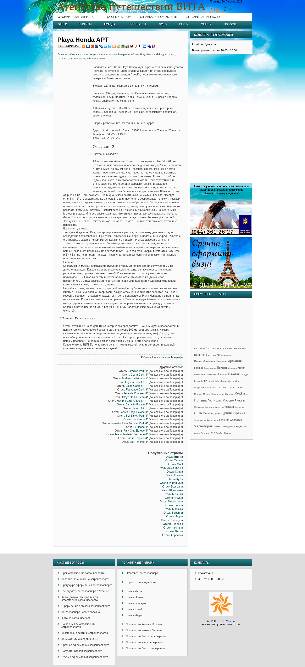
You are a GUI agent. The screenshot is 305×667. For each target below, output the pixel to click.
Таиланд (208, 413)
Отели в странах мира (83, 54)
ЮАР (212, 433)
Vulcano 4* (141, 426)
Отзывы (85, 24)
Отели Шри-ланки (172, 490)
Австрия (211, 348)
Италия (234, 374)
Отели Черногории (171, 501)
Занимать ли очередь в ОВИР (80, 638)
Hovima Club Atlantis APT (132, 400)
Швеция (238, 427)
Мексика (198, 394)
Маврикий (199, 387)
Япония (227, 433)
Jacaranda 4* (140, 419)
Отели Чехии (174, 531)
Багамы (242, 348)
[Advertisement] (75, 128)
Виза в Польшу (135, 597)
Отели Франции (173, 527)
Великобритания (204, 361)
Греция (198, 367)
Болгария (212, 354)
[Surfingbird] (110, 46)
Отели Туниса (174, 505)
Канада (244, 375)
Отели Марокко (173, 509)
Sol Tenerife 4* (139, 441)
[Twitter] (105, 46)
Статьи (206, 24)
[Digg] (118, 46)
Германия (234, 361)
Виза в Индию (134, 615)
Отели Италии (174, 497)
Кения (197, 381)
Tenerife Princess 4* (136, 393)
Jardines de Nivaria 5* (135, 378)
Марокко (239, 387)
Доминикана (210, 368)
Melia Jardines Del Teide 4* (131, 434)
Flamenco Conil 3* (137, 389)
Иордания (211, 375)
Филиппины (200, 420)
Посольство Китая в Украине (144, 624)
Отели (62, 24)
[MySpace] (149, 46)
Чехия (217, 426)
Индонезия (199, 375)
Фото (163, 24)
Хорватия (236, 419)
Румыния (240, 400)
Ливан (231, 381)
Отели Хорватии (172, 535)
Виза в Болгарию (136, 603)
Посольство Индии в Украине (144, 642)
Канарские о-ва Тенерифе (114, 54)
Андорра (221, 348)
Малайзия (210, 387)
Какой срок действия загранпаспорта (84, 632)
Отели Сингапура (172, 520)
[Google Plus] (92, 46)
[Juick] (136, 46)
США (198, 413)
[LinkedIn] (145, 46)
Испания (222, 374)
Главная (62, 54)
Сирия (218, 407)
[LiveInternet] (140, 46)
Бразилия (226, 355)
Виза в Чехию (134, 591)
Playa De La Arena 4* (135, 397)
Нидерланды (217, 394)
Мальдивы (221, 387)
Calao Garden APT (137, 385)
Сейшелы (199, 407)
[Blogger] (114, 46)
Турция (226, 413)
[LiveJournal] (101, 46)
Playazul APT (140, 408)
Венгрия (221, 361)
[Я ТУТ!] (153, 46)
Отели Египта (174, 456)
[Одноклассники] (84, 46)
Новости (230, 24)
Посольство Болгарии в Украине (146, 636)
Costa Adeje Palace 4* (134, 412)
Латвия (223, 381)
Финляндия (212, 420)
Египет (222, 367)
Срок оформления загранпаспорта (83, 573)
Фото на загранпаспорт (75, 618)
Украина (239, 413)
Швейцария (227, 427)
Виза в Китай (134, 609)
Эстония (205, 433)
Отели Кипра (175, 471)
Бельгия (199, 354)
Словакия (228, 406)
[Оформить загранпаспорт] (221, 233)
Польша (200, 400)
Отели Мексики (173, 494)
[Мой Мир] (97, 46)
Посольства (137, 24)
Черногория (203, 426)
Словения (239, 407)
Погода (109, 24)
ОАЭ (239, 393)
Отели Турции (174, 460)
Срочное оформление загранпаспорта (85, 644)
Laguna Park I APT (136, 382)
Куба (217, 381)
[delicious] (127, 46)
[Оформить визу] (221, 287)
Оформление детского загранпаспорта (85, 606)
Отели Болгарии (172, 486)
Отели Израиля (173, 512)
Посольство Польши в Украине (145, 648)
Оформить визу (119, 16)
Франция (223, 419)
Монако (207, 394)
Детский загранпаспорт (204, 16)
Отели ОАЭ (175, 464)
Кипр (204, 380)
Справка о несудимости (158, 16)
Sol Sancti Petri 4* (137, 415)
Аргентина (232, 348)
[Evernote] (123, 46)
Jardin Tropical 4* (137, 438)
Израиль (232, 368)
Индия (241, 367)
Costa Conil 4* (139, 374)
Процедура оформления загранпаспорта (86, 585)
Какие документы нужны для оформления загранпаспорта (79, 598)
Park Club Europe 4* (135, 430)
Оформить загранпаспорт (78, 16)
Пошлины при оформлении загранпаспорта (78, 625)
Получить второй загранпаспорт (81, 650)
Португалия (214, 400)
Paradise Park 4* (138, 370)
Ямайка (219, 433)
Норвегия (229, 394)
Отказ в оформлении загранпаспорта (84, 657)
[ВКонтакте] (88, 46)
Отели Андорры (173, 523)
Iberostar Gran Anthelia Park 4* (129, 423)
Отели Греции (174, 475)
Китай (211, 381)
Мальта (230, 387)
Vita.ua (230, 621)
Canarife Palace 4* (137, 404)
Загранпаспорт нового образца (80, 612)
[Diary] (131, 46)
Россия (228, 400)
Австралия (199, 348)
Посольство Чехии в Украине (144, 630)
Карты (183, 24)
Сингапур (209, 407)
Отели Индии (174, 516)
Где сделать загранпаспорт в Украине (85, 591)
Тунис (217, 413)
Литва (238, 381)
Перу (245, 394)
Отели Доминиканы (171, 467)
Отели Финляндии (171, 482)
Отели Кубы (175, 479)
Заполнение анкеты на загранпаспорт (85, 579)
